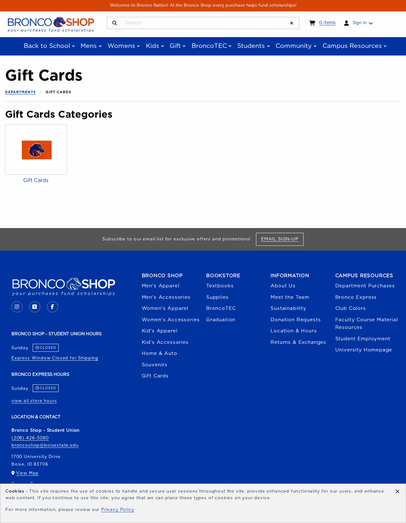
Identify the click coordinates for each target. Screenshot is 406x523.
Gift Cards (155, 376)
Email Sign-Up (282, 238)
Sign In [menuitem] (360, 23)
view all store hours (34, 401)
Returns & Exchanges (298, 342)
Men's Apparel (161, 286)
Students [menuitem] (251, 46)
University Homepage (363, 350)
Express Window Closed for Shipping (54, 358)
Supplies (217, 297)
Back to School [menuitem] (47, 46)
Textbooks (219, 286)
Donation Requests (296, 319)
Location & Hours (294, 331)
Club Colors (350, 308)
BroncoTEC (221, 308)
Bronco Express (356, 297)
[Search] (114, 23)
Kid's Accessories (165, 342)
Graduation (220, 319)
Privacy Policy (117, 509)
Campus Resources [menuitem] (352, 46)
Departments (20, 92)
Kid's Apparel (160, 331)
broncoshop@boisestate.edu (45, 445)
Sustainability (288, 308)
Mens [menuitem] (89, 46)
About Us (283, 286)
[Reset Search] (292, 23)
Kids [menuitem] (152, 46)
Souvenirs (154, 365)
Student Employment (362, 339)
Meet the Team (290, 297)
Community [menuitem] (294, 46)
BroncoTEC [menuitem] (209, 46)
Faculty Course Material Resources (366, 323)
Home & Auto (159, 353)
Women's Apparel (165, 308)
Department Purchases (365, 286)
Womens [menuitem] (121, 46)
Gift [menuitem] (175, 46)
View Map (27, 473)
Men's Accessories (166, 297)
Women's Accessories (171, 319)
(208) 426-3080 (30, 438)
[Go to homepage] (51, 23)
